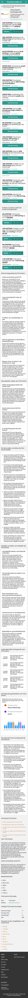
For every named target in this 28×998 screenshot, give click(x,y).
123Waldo (5, 929)
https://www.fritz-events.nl (16, 19)
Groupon (3, 964)
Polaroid (5, 941)
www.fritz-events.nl (14, 902)
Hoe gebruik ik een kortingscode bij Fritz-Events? (14, 835)
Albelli (2, 957)
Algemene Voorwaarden (5, 988)
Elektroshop (6, 934)
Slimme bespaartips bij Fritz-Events (12, 822)
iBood (4, 936)
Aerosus (5, 931)
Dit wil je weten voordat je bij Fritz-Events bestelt (14, 827)
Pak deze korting (13, 46)
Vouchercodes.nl (14, 2)
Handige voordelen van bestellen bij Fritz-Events (14, 831)
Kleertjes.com (5, 969)
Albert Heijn (4, 959)
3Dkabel (5, 926)
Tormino (5, 949)
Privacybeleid (5, 985)
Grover (3, 967)
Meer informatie (5, 61)
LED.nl (4, 939)
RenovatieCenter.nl (8, 944)
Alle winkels (4, 977)
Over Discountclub (19, 957)
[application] (14, 725)
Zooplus (3, 974)
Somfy (4, 946)
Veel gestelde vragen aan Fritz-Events (13, 824)
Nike (2, 972)
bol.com (3, 962)
